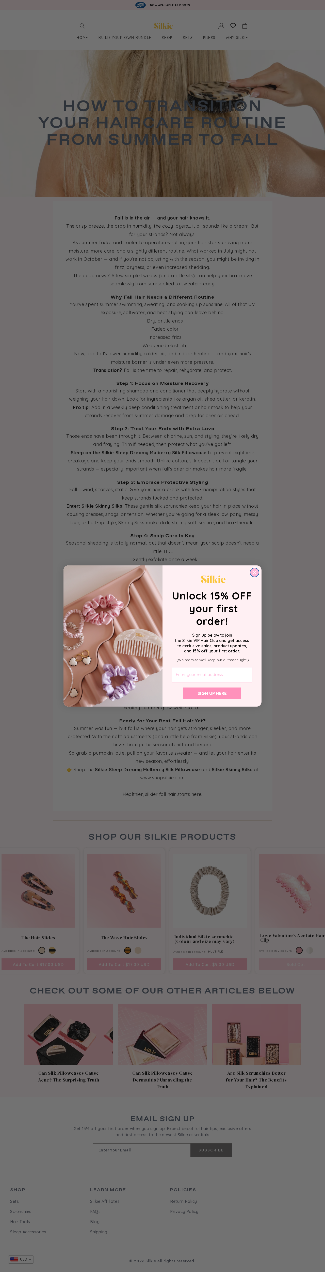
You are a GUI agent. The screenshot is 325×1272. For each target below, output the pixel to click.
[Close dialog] (254, 572)
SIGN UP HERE (212, 693)
